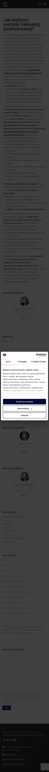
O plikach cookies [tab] (38, 362)
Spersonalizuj (23, 408)
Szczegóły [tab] (22, 362)
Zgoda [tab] (8, 362)
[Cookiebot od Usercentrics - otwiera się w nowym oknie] (35, 355)
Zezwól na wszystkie (24, 402)
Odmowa (24, 415)
